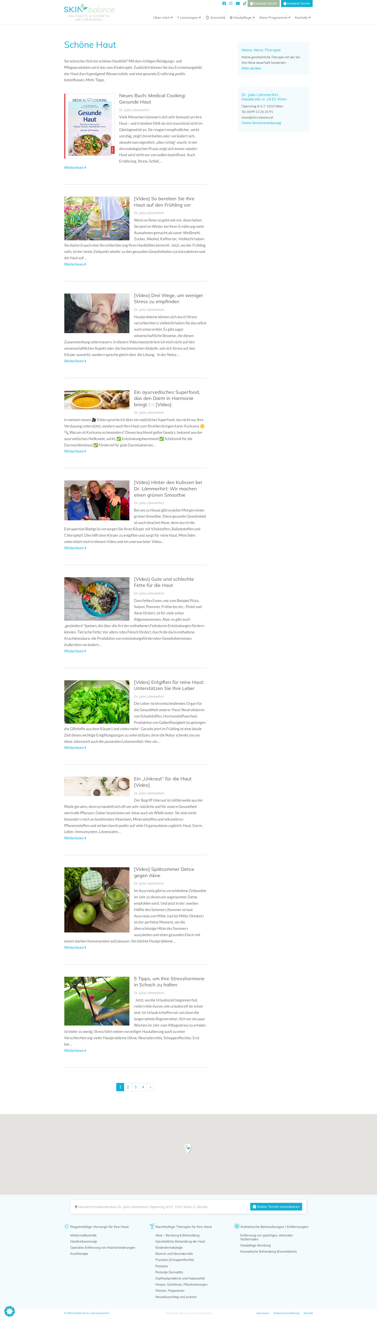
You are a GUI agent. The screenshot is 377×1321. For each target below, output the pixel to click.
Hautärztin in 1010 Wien (264, 99)
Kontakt (308, 1313)
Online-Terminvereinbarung (262, 123)
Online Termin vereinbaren (278, 1206)
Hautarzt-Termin (298, 3)
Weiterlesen (74, 167)
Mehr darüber (252, 68)
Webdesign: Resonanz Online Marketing (188, 1313)
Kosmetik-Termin (265, 3)
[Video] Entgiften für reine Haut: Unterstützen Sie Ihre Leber (169, 685)
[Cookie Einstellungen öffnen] (9, 1315)
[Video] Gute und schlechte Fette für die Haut (164, 582)
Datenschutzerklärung (286, 1313)
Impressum (262, 1313)
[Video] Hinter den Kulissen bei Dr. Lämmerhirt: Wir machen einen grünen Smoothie (168, 488)
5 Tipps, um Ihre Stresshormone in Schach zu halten (169, 981)
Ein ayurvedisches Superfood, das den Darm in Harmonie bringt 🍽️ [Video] (167, 398)
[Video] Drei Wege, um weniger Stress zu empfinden (168, 298)
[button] (188, 1149)
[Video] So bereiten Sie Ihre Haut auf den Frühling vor (164, 201)
